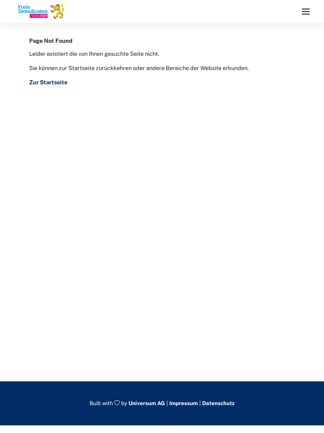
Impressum (183, 403)
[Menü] (306, 11)
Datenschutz (218, 403)
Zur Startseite (48, 82)
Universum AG (146, 403)
